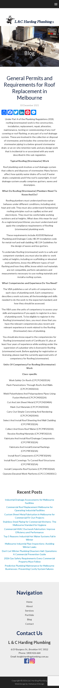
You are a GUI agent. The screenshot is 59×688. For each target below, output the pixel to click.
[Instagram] (32, 660)
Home (29, 601)
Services (29, 610)
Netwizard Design (36, 684)
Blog (29, 619)
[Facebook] (26, 660)
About (29, 606)
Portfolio (29, 615)
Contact (29, 623)
